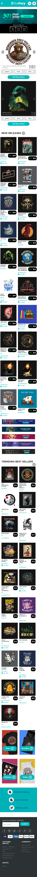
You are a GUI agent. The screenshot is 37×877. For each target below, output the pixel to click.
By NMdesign (4, 188)
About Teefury (8, 847)
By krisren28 (21, 326)
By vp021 (4, 488)
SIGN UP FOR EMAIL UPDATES (12, 820)
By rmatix (20, 244)
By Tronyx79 (22, 512)
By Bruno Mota (22, 161)
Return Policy (8, 855)
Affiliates (26, 845)
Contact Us (7, 849)
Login (4, 866)
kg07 (5, 67)
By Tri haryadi (5, 700)
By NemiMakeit (22, 217)
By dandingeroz (22, 383)
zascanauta (8, 114)
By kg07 (21, 489)
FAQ (3, 851)
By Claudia (4, 563)
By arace (3, 618)
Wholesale (7, 858)
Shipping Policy (8, 853)
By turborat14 (22, 272)
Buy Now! (19, 77)
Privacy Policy (28, 847)
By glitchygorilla (22, 300)
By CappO (3, 324)
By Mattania (21, 412)
